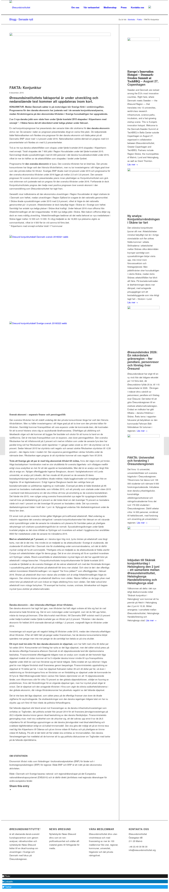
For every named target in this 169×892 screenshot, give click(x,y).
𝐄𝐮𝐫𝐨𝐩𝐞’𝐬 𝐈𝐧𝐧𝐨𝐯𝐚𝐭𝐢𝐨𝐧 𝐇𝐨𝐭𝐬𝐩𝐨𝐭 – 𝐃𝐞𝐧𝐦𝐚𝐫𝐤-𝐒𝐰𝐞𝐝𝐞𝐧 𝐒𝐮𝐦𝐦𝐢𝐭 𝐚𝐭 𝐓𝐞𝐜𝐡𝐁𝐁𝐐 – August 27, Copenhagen (142, 78)
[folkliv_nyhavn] (60, 58)
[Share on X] (13, 789)
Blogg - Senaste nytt (21, 19)
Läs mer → (132, 164)
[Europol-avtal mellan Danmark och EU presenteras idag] (166, 446)
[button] (6, 876)
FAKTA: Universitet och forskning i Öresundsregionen (140, 460)
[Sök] (156, 7)
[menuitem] (75, 7)
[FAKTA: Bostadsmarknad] (2, 446)
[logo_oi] (19, 7)
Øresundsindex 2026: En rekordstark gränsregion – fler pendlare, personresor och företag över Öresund (143, 360)
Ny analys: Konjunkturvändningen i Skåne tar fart (143, 219)
